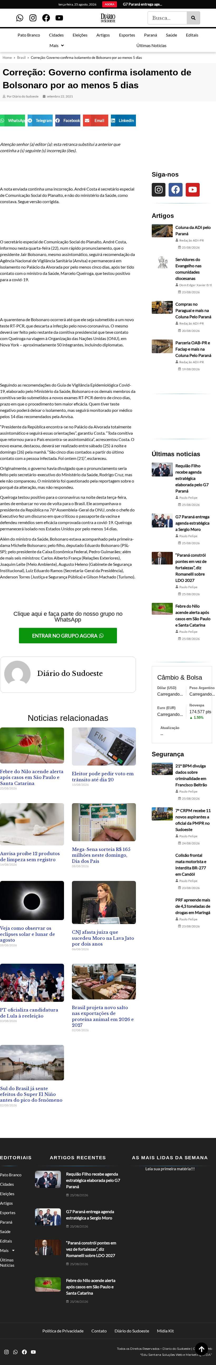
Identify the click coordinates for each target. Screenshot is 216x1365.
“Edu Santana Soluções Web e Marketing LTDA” (176, 1355)
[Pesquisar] (193, 18)
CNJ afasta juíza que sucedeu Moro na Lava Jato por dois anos (103, 938)
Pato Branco (10, 1174)
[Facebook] (46, 18)
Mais (4, 1250)
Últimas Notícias (7, 1262)
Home (7, 57)
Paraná (6, 1222)
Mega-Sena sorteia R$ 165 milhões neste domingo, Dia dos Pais (101, 855)
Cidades (7, 1184)
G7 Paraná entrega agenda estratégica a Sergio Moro (192, 523)
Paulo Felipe (188, 498)
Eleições (7, 1193)
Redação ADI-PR (191, 240)
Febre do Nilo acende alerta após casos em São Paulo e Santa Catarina (31, 777)
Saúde (5, 1231)
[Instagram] (33, 18)
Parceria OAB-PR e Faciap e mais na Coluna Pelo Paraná (193, 349)
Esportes (8, 1212)
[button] (12, 120)
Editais (6, 1241)
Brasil (21, 57)
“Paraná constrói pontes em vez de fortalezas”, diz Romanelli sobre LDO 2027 (191, 567)
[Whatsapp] (20, 18)
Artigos (6, 1203)
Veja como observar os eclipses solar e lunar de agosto (27, 934)
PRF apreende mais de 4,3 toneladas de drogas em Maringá (192, 906)
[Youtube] (59, 18)
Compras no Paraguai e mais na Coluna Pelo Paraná (193, 310)
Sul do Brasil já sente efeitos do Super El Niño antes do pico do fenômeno (31, 1094)
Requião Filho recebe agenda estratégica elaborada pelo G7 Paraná (192, 478)
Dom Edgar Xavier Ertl (195, 285)
